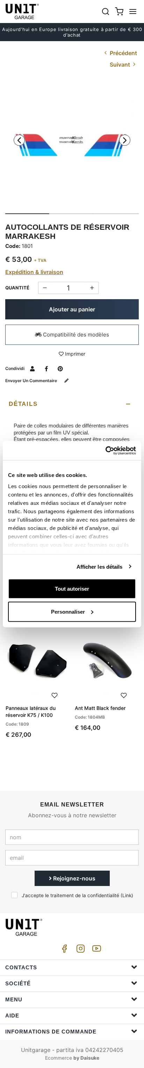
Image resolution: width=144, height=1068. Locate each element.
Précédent (122, 53)
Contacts (21, 967)
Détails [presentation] (23, 404)
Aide (12, 1015)
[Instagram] (79, 950)
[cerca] (105, 11)
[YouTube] (95, 950)
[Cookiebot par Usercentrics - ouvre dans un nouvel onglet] (105, 450)
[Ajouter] (44, 288)
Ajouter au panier (72, 309)
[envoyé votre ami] (32, 368)
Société (18, 983)
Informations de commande (50, 1032)
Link (126, 895)
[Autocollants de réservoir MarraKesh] (72, 145)
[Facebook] (63, 950)
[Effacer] (92, 288)
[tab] (72, 404)
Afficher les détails (100, 566)
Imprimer (74, 354)
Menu (13, 999)
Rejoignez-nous (73, 878)
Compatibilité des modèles (75, 334)
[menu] (133, 11)
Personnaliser (68, 611)
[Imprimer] (54, 694)
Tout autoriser (72, 589)
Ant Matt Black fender (100, 708)
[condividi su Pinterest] (60, 368)
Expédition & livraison (34, 271)
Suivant (120, 64)
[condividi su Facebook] (46, 368)
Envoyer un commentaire (31, 380)
